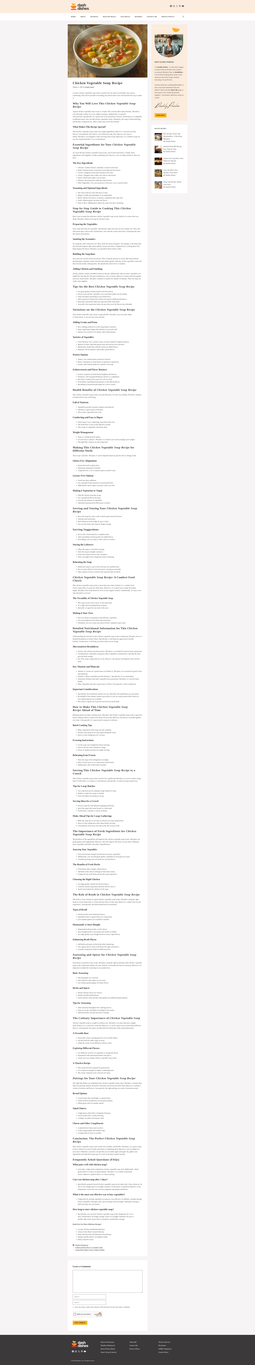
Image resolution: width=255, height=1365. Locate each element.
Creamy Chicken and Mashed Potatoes (91, 1229)
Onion (80, 178)
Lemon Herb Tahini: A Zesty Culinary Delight (89, 1250)
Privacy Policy (168, 16)
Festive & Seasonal (107, 1342)
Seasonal (94, 16)
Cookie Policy (163, 1352)
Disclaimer (162, 1345)
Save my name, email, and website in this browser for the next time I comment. (102, 1307)
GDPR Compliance (165, 1349)
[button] (183, 16)
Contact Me (152, 16)
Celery (80, 175)
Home (73, 16)
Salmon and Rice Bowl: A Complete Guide (92, 1237)
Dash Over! (160, 115)
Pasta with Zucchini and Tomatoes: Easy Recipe (94, 1234)
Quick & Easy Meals (108, 1349)
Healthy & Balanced (81, 1245)
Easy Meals (125, 16)
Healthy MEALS (109, 16)
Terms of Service (164, 1342)
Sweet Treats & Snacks (109, 1352)
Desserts (138, 16)
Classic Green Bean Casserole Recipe (91, 1232)
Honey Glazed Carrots (85, 1239)
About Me (133, 1342)
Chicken (81, 168)
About (83, 16)
